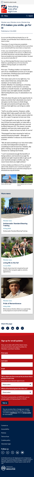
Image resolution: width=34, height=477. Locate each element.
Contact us (4, 425)
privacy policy (5, 399)
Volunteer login (6, 444)
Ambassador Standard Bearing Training (15, 225)
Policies (3, 433)
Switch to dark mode (10, 2)
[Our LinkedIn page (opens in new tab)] (17, 452)
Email (3, 368)
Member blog (26, 22)
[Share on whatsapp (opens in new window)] (17, 328)
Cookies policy (5, 440)
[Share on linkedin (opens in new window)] (12, 328)
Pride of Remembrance (12, 303)
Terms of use (5, 436)
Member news (5, 22)
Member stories (16, 22)
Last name (4, 361)
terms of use (16, 399)
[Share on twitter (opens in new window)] (2, 328)
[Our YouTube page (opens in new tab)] (22, 452)
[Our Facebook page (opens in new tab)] (2, 452)
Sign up (5, 403)
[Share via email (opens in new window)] (22, 328)
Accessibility (5, 429)
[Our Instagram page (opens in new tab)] (7, 452)
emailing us (13, 413)
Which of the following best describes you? (14, 388)
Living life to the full (11, 263)
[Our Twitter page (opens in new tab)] (12, 452)
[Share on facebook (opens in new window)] (7, 328)
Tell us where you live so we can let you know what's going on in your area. (17, 377)
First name (4, 353)
